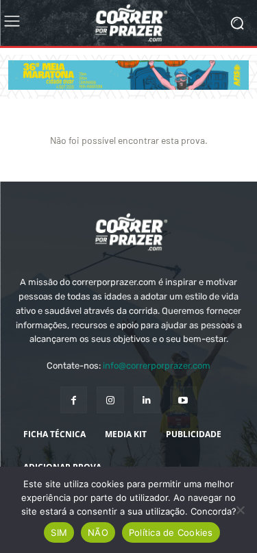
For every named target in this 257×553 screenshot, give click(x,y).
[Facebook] (73, 399)
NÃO (98, 532)
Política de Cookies (171, 532)
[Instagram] (110, 399)
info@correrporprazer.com (156, 365)
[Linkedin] (147, 399)
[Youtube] (183, 399)
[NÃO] (240, 510)
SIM (59, 532)
